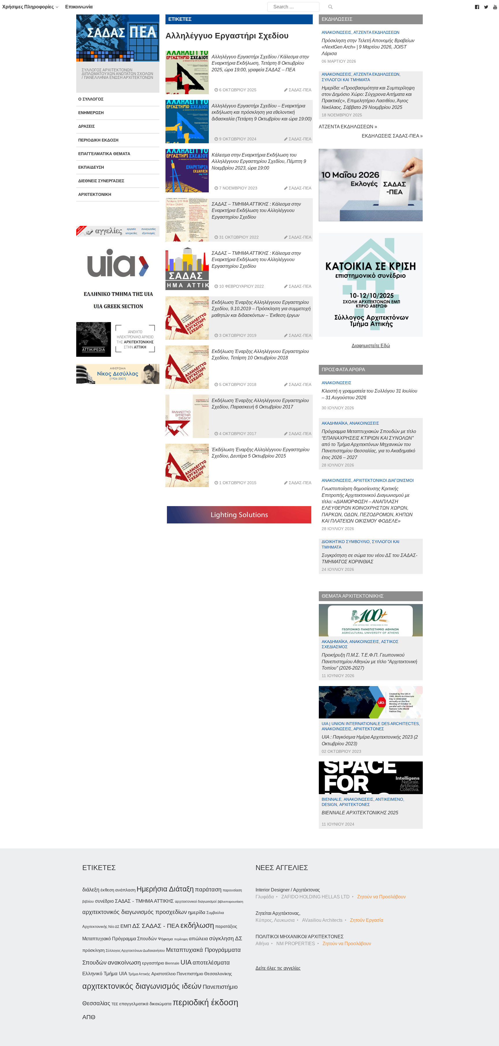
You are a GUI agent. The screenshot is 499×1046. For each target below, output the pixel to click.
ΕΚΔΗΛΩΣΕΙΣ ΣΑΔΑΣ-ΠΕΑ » (392, 135)
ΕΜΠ (125, 926)
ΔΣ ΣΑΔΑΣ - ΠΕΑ (155, 925)
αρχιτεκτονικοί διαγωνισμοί (196, 902)
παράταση (208, 889)
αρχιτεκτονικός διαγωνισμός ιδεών (142, 986)
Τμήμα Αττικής (139, 974)
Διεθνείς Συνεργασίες (101, 181)
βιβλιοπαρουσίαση (230, 901)
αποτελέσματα (211, 962)
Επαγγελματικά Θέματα (104, 153)
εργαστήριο (153, 962)
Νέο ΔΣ (113, 927)
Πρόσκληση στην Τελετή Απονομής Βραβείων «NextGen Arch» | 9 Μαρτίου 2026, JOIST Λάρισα (368, 47)
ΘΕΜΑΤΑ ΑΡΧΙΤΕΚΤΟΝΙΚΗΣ (353, 596)
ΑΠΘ (88, 1017)
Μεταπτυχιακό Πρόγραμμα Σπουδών (119, 938)
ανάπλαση (125, 889)
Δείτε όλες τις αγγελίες (278, 968)
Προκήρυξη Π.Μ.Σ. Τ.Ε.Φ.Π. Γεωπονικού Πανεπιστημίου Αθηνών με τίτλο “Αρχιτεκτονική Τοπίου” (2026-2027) (369, 661)
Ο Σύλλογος (90, 99)
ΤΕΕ (114, 1004)
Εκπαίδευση (91, 167)
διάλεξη (90, 890)
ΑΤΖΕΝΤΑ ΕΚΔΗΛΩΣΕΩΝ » (348, 126)
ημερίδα (196, 912)
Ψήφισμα (165, 939)
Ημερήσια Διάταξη (165, 889)
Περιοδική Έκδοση (98, 140)
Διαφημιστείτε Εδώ (371, 345)
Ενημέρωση (91, 112)
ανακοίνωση (124, 962)
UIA (185, 962)
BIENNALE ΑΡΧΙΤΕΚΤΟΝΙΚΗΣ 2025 (360, 812)
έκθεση (107, 889)
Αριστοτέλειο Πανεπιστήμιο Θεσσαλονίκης (191, 973)
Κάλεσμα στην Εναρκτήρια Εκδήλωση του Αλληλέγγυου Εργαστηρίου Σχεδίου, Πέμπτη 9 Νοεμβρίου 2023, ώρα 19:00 (259, 161)
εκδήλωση (197, 925)
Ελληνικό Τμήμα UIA (104, 973)
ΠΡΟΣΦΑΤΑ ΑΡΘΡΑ (343, 369)
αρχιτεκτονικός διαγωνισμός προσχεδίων (134, 912)
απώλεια (198, 938)
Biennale (172, 963)
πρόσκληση (93, 950)
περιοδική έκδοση (205, 1002)
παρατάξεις (226, 926)
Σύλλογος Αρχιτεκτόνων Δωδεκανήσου (135, 951)
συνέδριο (104, 901)
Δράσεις (86, 126)
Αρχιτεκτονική (94, 194)
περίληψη (181, 939)
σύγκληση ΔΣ (225, 938)
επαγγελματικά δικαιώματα (145, 1003)
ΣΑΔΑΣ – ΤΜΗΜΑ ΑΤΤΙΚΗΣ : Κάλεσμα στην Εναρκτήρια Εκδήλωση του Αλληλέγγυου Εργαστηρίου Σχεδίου (256, 211)
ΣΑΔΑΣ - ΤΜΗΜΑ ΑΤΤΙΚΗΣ (144, 901)
